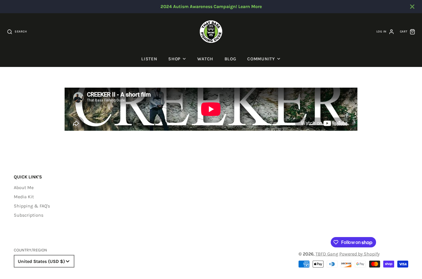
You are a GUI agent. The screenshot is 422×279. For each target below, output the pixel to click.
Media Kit (24, 196)
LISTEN (149, 58)
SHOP (174, 58)
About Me (24, 187)
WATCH (205, 58)
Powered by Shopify (359, 254)
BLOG (230, 58)
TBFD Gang (326, 254)
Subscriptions (28, 215)
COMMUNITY (261, 58)
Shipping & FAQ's (32, 206)
